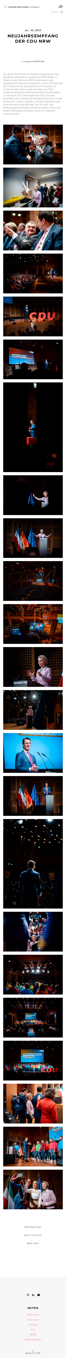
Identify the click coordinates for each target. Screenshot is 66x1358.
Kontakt (33, 1324)
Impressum (33, 1319)
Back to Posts (33, 1235)
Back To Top (33, 1353)
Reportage (39, 61)
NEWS (33, 1334)
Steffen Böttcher (33, 1339)
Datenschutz (33, 1314)
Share (54, 12)
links (33, 1329)
